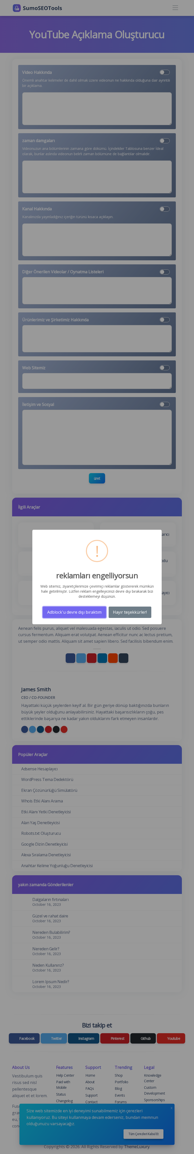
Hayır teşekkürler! (130, 612)
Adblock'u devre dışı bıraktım (74, 612)
